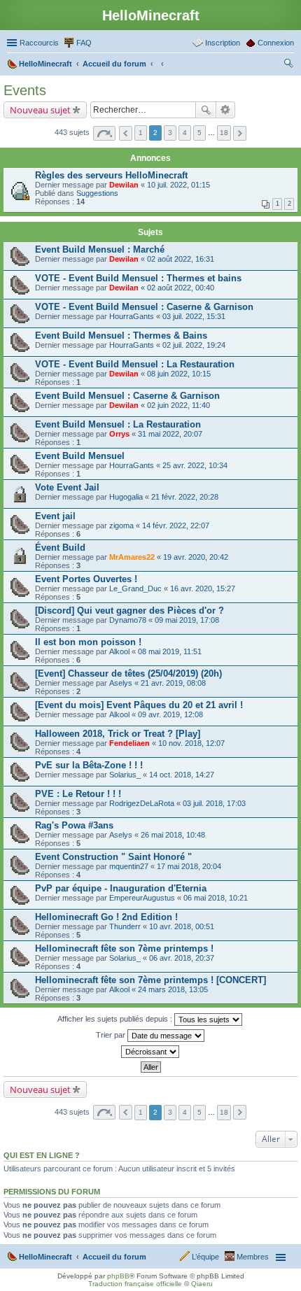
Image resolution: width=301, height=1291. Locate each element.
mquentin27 (128, 866)
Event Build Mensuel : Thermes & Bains (121, 335)
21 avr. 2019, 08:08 (173, 683)
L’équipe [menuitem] (205, 1257)
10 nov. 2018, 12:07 (191, 743)
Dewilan (124, 185)
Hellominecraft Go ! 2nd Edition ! (106, 917)
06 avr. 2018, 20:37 (181, 958)
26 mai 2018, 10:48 (173, 835)
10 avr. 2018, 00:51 (181, 926)
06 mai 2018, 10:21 (215, 898)
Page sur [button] (104, 133)
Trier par (111, 1035)
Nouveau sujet (40, 110)
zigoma (121, 525)
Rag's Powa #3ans (74, 825)
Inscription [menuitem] (222, 42)
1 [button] (141, 132)
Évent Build (60, 547)
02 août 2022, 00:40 (180, 287)
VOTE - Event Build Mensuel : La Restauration (134, 364)
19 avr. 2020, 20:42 (195, 557)
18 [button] (224, 132)
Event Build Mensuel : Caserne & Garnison (127, 395)
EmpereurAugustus (142, 898)
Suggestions (97, 193)
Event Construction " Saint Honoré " (113, 857)
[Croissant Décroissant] (151, 1051)
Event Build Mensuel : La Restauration (118, 424)
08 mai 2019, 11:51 (170, 651)
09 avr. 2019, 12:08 (170, 714)
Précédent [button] (125, 133)
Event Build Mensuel (80, 456)
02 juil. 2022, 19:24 (193, 345)
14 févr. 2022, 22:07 (175, 525)
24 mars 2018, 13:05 (173, 989)
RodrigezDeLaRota (141, 803)
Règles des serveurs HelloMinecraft (111, 175)
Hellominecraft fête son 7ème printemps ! (124, 948)
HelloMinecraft (45, 1257)
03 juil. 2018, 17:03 (214, 803)
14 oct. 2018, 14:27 (181, 774)
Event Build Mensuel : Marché (99, 249)
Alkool (119, 651)
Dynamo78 (127, 620)
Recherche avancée (225, 109)
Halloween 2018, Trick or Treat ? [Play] (117, 733)
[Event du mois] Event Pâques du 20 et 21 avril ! (139, 705)
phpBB (118, 1276)
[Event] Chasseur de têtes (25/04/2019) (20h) (128, 673)
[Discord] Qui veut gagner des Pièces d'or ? (129, 610)
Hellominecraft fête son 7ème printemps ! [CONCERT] (150, 980)
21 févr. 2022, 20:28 (184, 497)
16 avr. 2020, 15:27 (202, 588)
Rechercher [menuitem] (288, 65)
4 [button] (185, 132)
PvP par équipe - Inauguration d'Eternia (120, 888)
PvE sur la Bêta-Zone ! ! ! (89, 765)
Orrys (119, 434)
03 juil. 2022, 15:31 (193, 316)
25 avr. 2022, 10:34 (194, 465)
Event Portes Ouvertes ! (86, 579)
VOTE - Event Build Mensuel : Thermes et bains (138, 278)
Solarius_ (125, 774)
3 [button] (170, 132)
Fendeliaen (129, 743)
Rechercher (205, 109)
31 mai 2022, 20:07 (170, 434)
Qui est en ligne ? (42, 1155)
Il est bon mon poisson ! (88, 642)
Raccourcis (39, 42)
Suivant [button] (239, 133)
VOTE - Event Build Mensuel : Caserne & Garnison (144, 307)
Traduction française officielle (135, 1284)
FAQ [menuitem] (84, 42)
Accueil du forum (114, 1257)
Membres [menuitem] (253, 1257)
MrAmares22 (132, 557)
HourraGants (131, 316)
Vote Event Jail (67, 487)
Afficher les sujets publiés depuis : (115, 1019)
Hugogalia (126, 497)
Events (25, 90)
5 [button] (199, 132)
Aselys (120, 683)
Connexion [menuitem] (276, 42)
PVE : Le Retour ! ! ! (78, 794)
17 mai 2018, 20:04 (189, 866)
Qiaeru (202, 1284)
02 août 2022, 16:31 (180, 259)
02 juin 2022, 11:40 (178, 405)
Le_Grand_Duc (135, 588)
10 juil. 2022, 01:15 (178, 185)
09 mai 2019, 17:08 (187, 620)
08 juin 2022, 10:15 (179, 373)
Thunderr (125, 926)
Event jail (55, 516)
